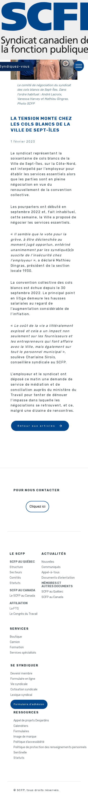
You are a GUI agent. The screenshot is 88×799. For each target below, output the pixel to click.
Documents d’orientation (58, 577)
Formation (17, 647)
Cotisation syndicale (23, 689)
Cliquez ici (37, 506)
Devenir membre (21, 673)
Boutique (16, 636)
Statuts (15, 583)
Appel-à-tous (51, 572)
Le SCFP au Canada (22, 595)
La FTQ (14, 608)
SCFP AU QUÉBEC (22, 562)
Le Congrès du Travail (23, 614)
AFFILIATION (19, 603)
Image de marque (25, 736)
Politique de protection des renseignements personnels (50, 747)
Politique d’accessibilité (29, 742)
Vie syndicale (19, 684)
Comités (15, 577)
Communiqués (51, 567)
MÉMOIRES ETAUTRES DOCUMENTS (57, 584)
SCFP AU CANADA (22, 590)
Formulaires (21, 731)
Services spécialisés (23, 652)
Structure (16, 567)
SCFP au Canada (52, 597)
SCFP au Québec (52, 591)
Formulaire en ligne (22, 679)
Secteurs (16, 572)
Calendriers (21, 726)
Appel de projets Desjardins (31, 720)
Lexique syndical (21, 695)
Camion (15, 642)
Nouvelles (48, 562)
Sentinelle (20, 752)
